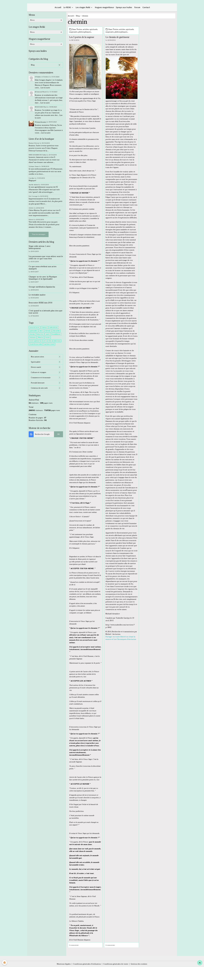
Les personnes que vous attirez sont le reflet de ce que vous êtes (46, 257)
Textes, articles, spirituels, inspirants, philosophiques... (83, 30)
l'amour (44, 327)
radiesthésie (53, 327)
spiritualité (33, 331)
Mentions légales (64, 964)
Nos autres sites (45, 356)
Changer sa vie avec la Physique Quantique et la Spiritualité (43, 278)
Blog (78, 15)
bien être (40, 334)
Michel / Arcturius (113, 634)
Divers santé (45, 367)
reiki (49, 341)
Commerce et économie (45, 377)
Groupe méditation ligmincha (42, 286)
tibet (41, 331)
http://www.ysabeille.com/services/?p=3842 (120, 626)
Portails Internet (45, 382)
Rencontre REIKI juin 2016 (40, 302)
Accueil (57, 7)
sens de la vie (34, 327)
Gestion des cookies (139, 964)
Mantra (40, 337)
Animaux (33, 337)
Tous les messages (38, 234)
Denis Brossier (41, 122)
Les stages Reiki (83, 7)
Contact (146, 7)
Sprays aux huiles (124, 7)
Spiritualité (45, 361)
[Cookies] (4, 962)
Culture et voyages (45, 372)
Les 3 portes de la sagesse (81, 37)
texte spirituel (35, 341)
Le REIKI (67, 7)
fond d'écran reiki (36, 344)
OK (58, 434)
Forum (137, 7)
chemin (32, 334)
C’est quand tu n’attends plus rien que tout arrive (45, 311)
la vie (44, 341)
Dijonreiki (56, 331)
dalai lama (56, 341)
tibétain (47, 331)
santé (48, 334)
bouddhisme (56, 334)
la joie (47, 337)
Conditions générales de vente (115, 964)
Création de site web (45, 388)
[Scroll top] (199, 962)
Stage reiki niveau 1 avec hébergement (40, 247)
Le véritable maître (37, 294)
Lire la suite (45, 87)
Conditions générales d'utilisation (87, 964)
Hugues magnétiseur (104, 7)
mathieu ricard (49, 344)
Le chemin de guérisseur (117, 37)
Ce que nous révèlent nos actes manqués (42, 267)
